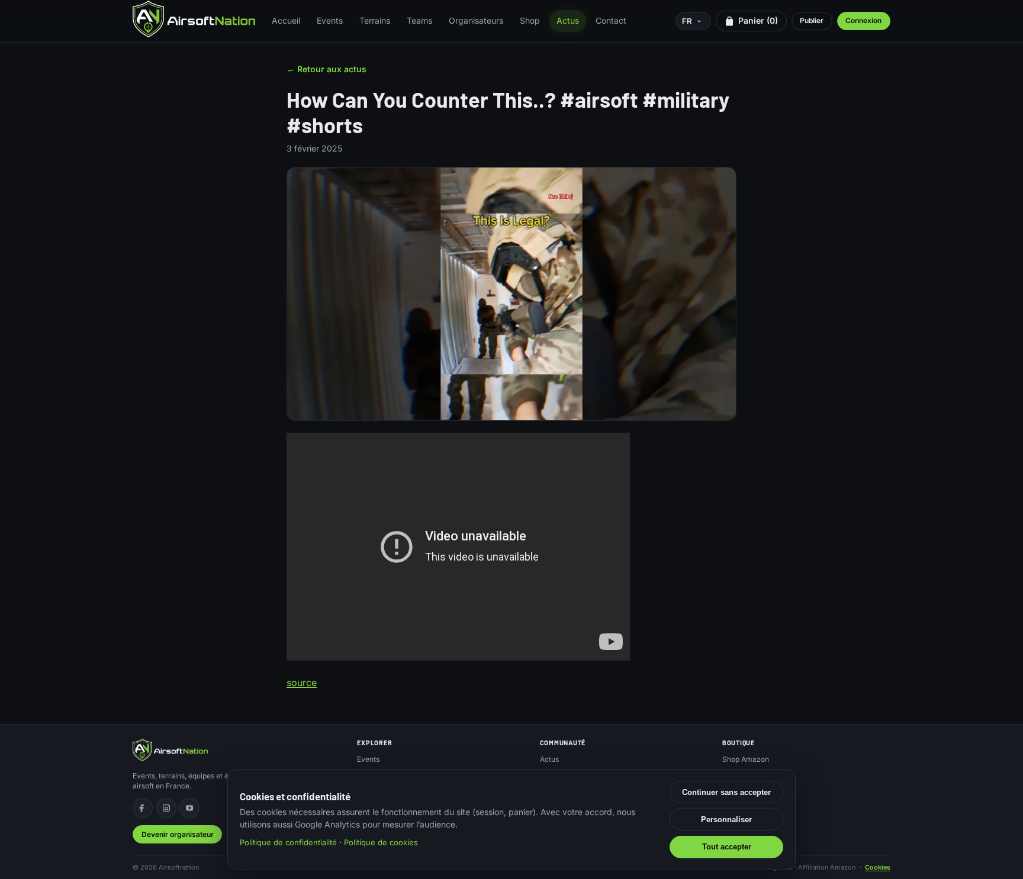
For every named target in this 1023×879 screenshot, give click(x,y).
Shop (530, 20)
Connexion (863, 20)
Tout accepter (726, 846)
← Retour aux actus (326, 69)
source (302, 682)
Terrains (374, 20)
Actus (567, 20)
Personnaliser (726, 819)
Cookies (877, 867)
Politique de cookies (381, 842)
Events (330, 20)
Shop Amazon (745, 759)
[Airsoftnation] (194, 19)
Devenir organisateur (177, 834)
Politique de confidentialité (288, 842)
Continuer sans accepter (726, 792)
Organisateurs (476, 20)
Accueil (286, 20)
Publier (811, 20)
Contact (611, 20)
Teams (419, 20)
